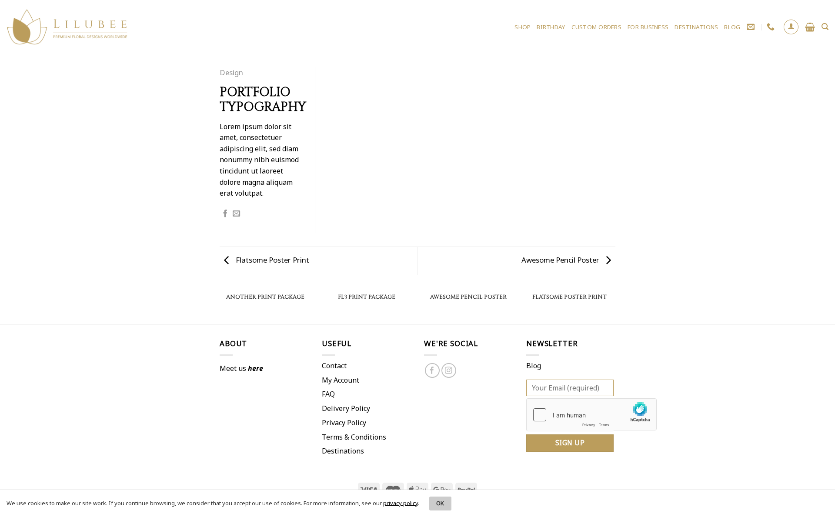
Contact (334, 365)
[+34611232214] (772, 27)
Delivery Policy (346, 408)
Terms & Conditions (354, 437)
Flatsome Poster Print (271, 260)
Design (231, 72)
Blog (533, 365)
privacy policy (400, 503)
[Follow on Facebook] (432, 370)
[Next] (615, 305)
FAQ (328, 394)
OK (440, 503)
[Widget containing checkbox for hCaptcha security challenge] (570, 414)
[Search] (825, 26)
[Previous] (219, 305)
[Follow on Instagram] (449, 370)
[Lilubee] (67, 27)
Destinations (343, 451)
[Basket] (810, 27)
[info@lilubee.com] (752, 27)
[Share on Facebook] (225, 214)
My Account (340, 380)
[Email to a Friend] (236, 214)
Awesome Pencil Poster (561, 260)
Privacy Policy (344, 422)
